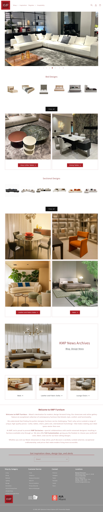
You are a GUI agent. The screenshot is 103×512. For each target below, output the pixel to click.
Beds (74, 312)
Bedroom (8, 478)
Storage (7, 483)
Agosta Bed (28, 97)
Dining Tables (74, 165)
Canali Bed (59, 97)
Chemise (75, 98)
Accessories (9, 486)
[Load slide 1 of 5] (43, 67)
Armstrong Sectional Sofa (59, 200)
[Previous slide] (39, 68)
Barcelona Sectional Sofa (90, 200)
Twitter (54, 478)
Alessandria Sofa (27, 200)
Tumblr (54, 483)
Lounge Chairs (82, 396)
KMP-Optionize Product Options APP (48, 509)
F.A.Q (30, 473)
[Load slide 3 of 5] (49, 67)
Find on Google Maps (80, 475)
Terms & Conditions (34, 483)
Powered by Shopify (64, 509)
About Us (31, 480)
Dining (7, 475)
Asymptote (75, 200)
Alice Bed (43, 100)
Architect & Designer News (12, 493)
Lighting (8, 480)
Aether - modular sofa (12, 200)
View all (51, 109)
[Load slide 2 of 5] (46, 67)
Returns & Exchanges (34, 488)
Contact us (31, 475)
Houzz (54, 486)
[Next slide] (59, 68)
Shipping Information (34, 478)
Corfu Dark (91, 98)
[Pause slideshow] (64, 68)
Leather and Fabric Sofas (27, 312)
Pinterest (55, 473)
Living (7, 473)
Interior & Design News (11, 488)
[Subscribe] (67, 459)
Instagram (55, 475)
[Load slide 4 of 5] (52, 67)
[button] (15, 5)
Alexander (43, 200)
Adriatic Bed (12, 98)
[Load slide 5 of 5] (55, 67)
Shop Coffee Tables (27, 165)
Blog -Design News (75, 348)
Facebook (55, 480)
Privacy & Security (33, 486)
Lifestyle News (9, 491)
